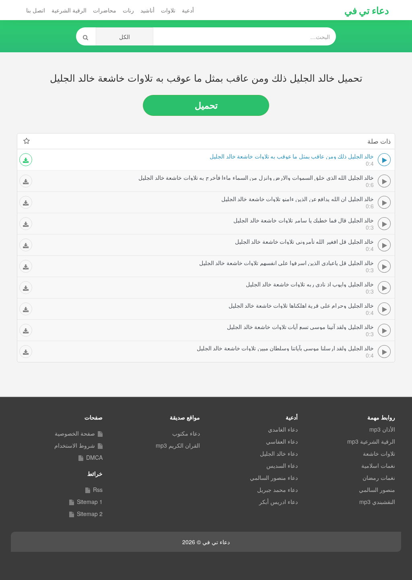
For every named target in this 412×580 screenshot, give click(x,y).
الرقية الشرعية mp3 (371, 441)
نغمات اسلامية (378, 465)
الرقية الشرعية (69, 10)
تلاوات (168, 10)
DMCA (94, 457)
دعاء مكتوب (186, 433)
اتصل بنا (35, 10)
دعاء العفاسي (282, 441)
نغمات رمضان (379, 477)
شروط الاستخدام (74, 445)
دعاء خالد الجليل (279, 453)
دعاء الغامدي (283, 429)
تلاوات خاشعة (379, 453)
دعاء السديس (282, 465)
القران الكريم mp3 (178, 445)
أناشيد (147, 10)
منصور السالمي (377, 489)
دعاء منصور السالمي (274, 477)
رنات (128, 10)
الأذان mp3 (382, 429)
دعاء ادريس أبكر (278, 502)
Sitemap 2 (90, 514)
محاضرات (104, 10)
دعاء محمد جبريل (277, 489)
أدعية (188, 10)
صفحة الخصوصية (75, 433)
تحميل (206, 105)
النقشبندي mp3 (377, 502)
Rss (98, 489)
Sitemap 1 (90, 502)
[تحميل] (25, 159)
